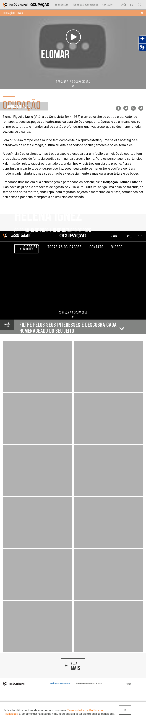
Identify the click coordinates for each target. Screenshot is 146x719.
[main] (73, 506)
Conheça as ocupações (73, 312)
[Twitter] (125, 108)
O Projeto (32, 247)
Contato (96, 247)
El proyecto (62, 4)
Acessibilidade (123, 4)
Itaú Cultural (15, 5)
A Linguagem (15, 139)
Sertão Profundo (18, 131)
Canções (12, 163)
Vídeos (116, 247)
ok (124, 710)
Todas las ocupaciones (85, 4)
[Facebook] (118, 108)
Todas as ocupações (65, 247)
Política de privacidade (60, 683)
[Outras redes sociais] (140, 108)
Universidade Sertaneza (22, 147)
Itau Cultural (15, 684)
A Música (12, 155)
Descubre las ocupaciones (73, 81)
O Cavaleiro (14, 123)
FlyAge (128, 684)
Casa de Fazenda (17, 115)
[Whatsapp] (133, 108)
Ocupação (73, 235)
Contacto (108, 4)
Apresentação (19, 106)
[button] (73, 665)
